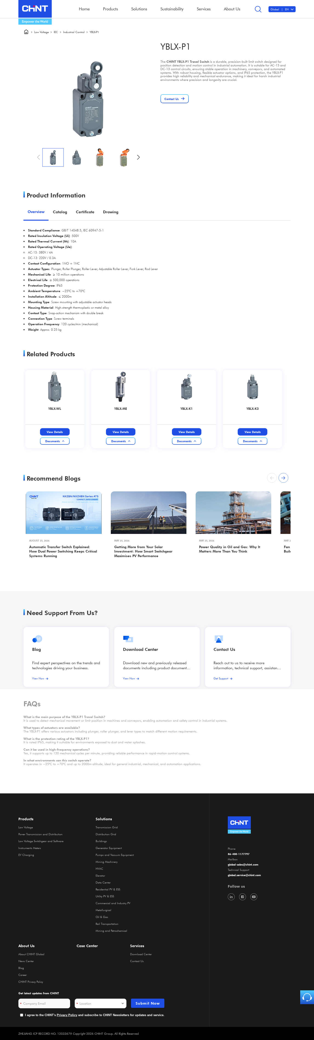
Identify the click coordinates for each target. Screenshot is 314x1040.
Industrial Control (74, 32)
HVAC (99, 868)
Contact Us (137, 961)
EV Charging (26, 855)
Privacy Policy (67, 1015)
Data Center (103, 882)
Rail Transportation (107, 924)
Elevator (100, 875)
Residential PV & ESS (108, 889)
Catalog (60, 211)
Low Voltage (41, 32)
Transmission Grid (107, 827)
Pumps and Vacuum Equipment (115, 855)
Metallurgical (103, 910)
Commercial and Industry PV (113, 903)
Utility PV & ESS (105, 896)
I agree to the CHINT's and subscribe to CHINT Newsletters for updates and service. (94, 1015)
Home (84, 8)
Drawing (110, 211)
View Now (38, 678)
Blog (36, 649)
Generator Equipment (109, 848)
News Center (26, 961)
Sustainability (171, 8)
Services (137, 945)
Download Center (140, 649)
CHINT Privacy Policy (30, 981)
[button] (138, 157)
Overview (36, 211)
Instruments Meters (29, 848)
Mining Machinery (106, 861)
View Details (55, 432)
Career (22, 975)
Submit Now (148, 1003)
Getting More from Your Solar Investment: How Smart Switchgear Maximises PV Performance (143, 551)
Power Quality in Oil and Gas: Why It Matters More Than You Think (229, 549)
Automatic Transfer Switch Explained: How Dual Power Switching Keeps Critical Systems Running (63, 551)
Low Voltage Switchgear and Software (40, 841)
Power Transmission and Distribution (40, 834)
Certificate (85, 211)
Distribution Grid (106, 834)
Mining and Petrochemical (111, 930)
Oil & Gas (102, 917)
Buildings (101, 841)
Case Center (87, 945)
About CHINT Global (31, 954)
